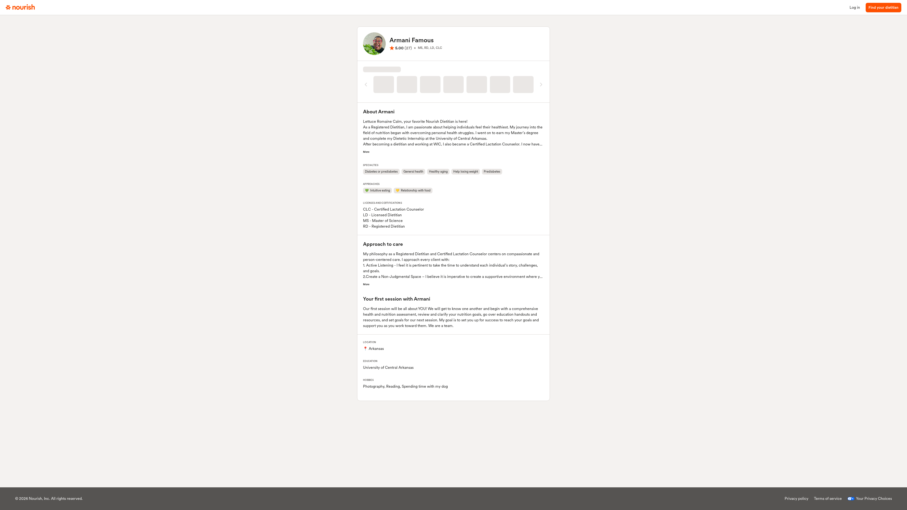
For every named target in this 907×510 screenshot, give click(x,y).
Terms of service (828, 498)
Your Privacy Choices (874, 498)
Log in (855, 7)
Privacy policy (796, 498)
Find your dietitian (883, 7)
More (366, 151)
